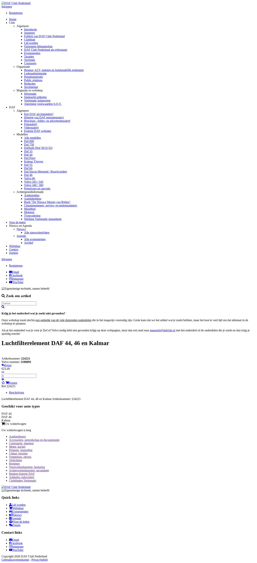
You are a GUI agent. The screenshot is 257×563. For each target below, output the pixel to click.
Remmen (14, 463)
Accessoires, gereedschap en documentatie (34, 440)
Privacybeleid (39, 559)
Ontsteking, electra (20, 456)
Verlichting (15, 460)
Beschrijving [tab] (16, 392)
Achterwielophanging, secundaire (29, 470)
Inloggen (7, 6)
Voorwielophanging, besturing (27, 467)
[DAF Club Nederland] (16, 3)
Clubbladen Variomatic (22, 480)
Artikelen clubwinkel (21, 477)
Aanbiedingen (17, 436)
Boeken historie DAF (22, 473)
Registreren (16, 12)
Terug (8, 365)
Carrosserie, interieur (21, 443)
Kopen (13, 382)
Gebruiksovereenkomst (15, 559)
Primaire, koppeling (20, 450)
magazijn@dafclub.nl (162, 330)
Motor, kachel (17, 446)
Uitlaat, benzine (18, 453)
